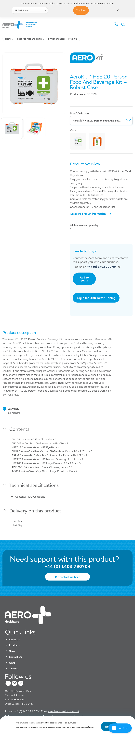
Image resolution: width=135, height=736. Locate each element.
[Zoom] (7, 111)
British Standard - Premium (63, 38)
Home (8, 38)
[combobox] (101, 120)
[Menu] (131, 24)
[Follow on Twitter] (14, 684)
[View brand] (86, 57)
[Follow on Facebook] (8, 684)
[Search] (123, 24)
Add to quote (84, 279)
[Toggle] (4, 430)
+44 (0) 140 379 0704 (22, 711)
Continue (81, 10)
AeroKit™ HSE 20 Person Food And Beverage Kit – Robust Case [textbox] (97, 120)
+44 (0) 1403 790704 (102, 266)
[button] (120, 728)
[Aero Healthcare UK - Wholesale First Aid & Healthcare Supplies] (23, 24)
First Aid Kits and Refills (29, 38)
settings (90, 727)
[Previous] (9, 81)
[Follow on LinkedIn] (21, 684)
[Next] (58, 81)
